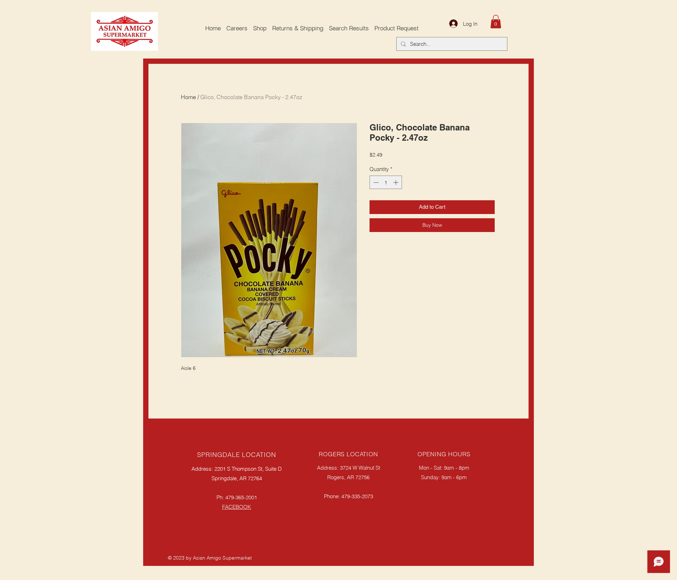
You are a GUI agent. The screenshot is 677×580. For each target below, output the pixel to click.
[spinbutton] (386, 182)
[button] (495, 21)
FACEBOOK (236, 506)
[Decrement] (375, 182)
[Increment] (396, 182)
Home (188, 96)
